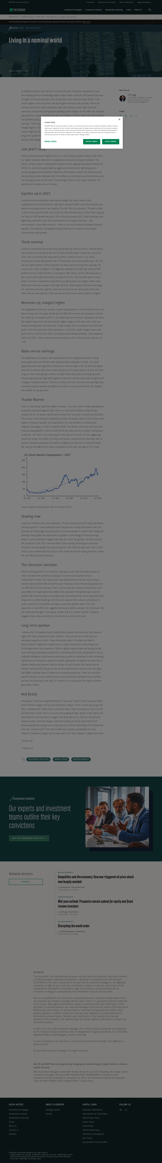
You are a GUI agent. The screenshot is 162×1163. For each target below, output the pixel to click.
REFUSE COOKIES (91, 141)
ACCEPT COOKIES (110, 141)
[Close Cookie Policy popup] (119, 119)
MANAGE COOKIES (51, 141)
